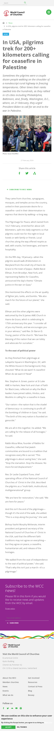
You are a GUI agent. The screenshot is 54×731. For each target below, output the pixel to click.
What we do (8, 695)
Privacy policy (10, 608)
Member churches (11, 682)
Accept (8, 727)
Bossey (31, 695)
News (11, 23)
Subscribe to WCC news (20, 189)
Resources (32, 682)
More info (48, 722)
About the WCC (9, 678)
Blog (30, 691)
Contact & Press (35, 686)
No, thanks (22, 727)
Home (3, 23)
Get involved (33, 678)
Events (6, 691)
